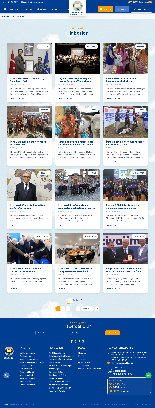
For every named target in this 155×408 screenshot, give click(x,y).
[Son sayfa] (97, 308)
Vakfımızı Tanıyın (27, 353)
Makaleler (82, 356)
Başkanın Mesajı (27, 356)
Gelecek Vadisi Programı (59, 381)
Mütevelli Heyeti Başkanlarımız (33, 362)
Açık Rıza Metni (26, 381)
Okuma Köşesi (84, 362)
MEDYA (54, 9)
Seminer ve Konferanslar (60, 388)
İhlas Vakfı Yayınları (57, 391)
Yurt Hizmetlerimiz (57, 353)
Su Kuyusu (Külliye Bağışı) (60, 359)
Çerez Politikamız (27, 385)
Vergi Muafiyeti (26, 375)
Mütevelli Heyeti (27, 372)
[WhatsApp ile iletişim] (148, 375)
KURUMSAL (14, 9)
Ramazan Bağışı (56, 372)
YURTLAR (28, 9)
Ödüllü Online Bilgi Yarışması (61, 356)
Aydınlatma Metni (27, 378)
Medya (12, 16)
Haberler (82, 353)
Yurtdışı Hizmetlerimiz (58, 385)
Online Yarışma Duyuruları (89, 369)
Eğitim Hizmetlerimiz (57, 378)
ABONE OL (112, 333)
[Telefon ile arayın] (6, 375)
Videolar (81, 359)
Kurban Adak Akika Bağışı (60, 365)
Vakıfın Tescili (26, 365)
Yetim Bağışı (54, 369)
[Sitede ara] (5, 9)
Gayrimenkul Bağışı (57, 375)
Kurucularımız (26, 369)
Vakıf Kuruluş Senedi (29, 359)
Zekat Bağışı (54, 362)
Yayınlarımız (83, 365)
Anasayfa (5, 16)
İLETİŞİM (66, 9)
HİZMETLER (41, 9)
